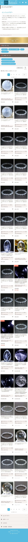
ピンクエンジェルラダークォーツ (8, 61)
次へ (25, 74)
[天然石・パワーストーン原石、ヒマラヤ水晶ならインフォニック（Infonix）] (10, 1)
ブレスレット (4, 49)
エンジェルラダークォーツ (7, 59)
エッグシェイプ (5, 51)
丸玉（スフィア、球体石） (14, 49)
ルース (22, 49)
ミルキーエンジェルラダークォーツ (8, 63)
